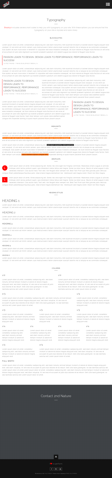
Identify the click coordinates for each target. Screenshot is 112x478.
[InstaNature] (56, 469)
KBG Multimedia (47, 473)
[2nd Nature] (6, 4)
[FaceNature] (51, 469)
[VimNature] (60, 469)
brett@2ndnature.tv (56, 424)
